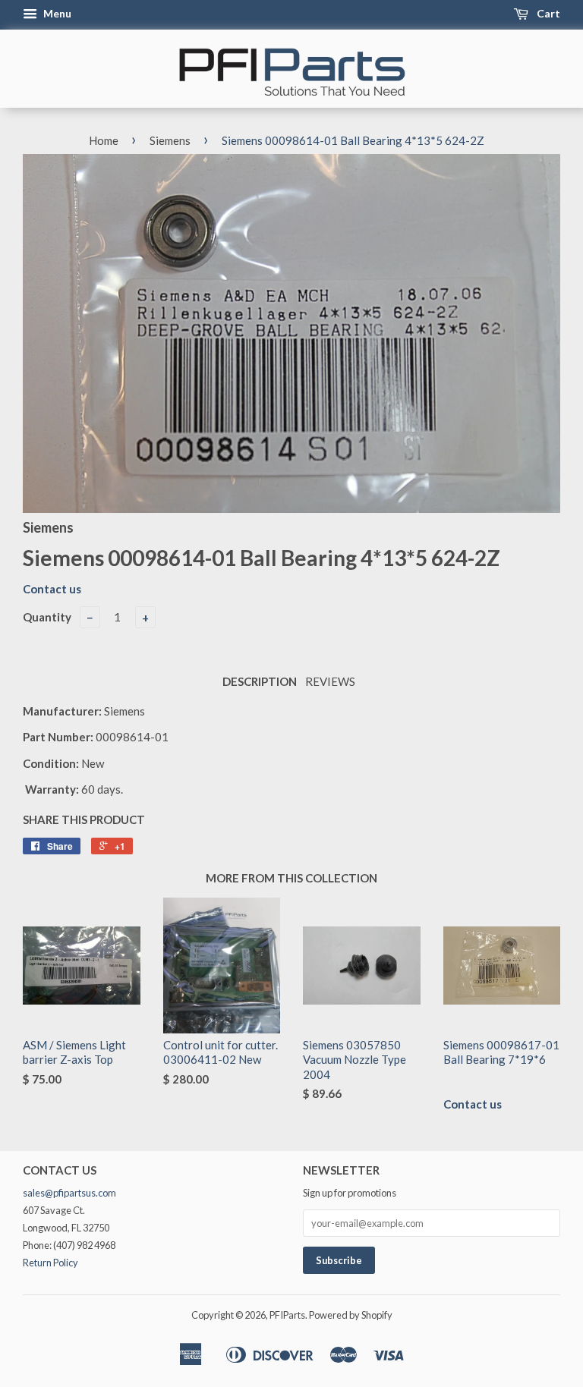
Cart (547, 13)
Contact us (52, 589)
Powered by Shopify (350, 1315)
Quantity (47, 617)
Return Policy (50, 1262)
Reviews (330, 681)
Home (103, 140)
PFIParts (287, 1315)
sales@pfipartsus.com (69, 1193)
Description (259, 681)
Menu (56, 13)
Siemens (170, 140)
